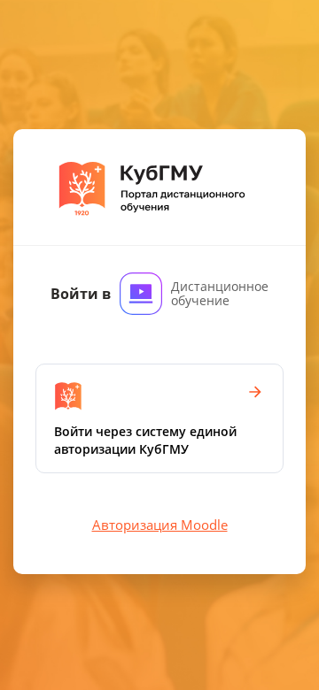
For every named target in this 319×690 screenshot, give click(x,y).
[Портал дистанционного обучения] (159, 187)
